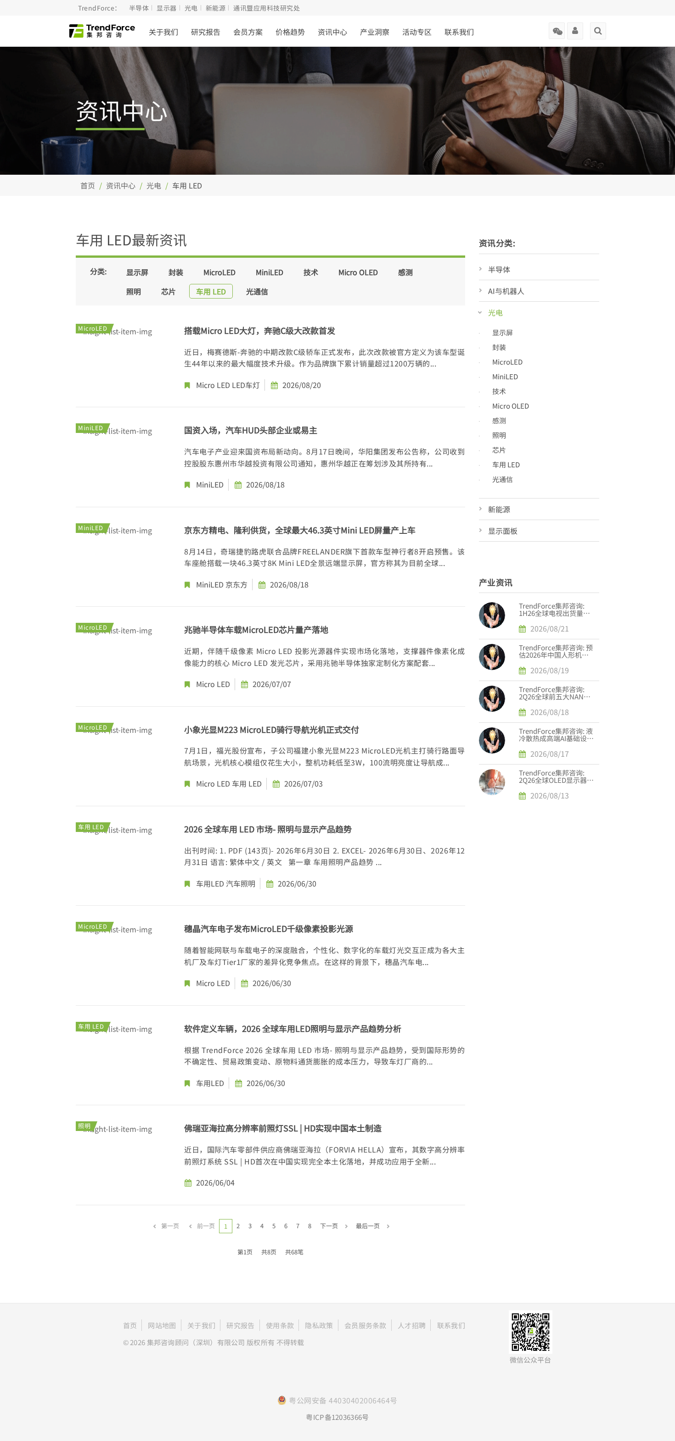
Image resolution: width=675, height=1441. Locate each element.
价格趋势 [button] (290, 31)
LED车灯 (246, 384)
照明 (133, 291)
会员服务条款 (365, 1325)
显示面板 (503, 530)
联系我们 (459, 31)
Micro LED (213, 384)
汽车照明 (240, 883)
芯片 (168, 291)
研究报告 (205, 31)
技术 (311, 271)
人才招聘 (412, 1325)
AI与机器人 (506, 290)
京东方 (236, 584)
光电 (153, 185)
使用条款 (280, 1325)
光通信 (257, 291)
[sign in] (575, 27)
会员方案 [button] (248, 31)
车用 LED (211, 291)
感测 (405, 271)
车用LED (210, 883)
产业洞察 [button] (374, 31)
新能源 (499, 509)
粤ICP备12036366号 (337, 1417)
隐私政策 (319, 1325)
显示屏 (137, 271)
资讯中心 (120, 185)
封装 (176, 271)
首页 (87, 185)
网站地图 (162, 1325)
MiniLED (269, 271)
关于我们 (163, 31)
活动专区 (417, 31)
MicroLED (219, 271)
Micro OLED (358, 271)
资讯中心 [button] (332, 31)
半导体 (499, 269)
